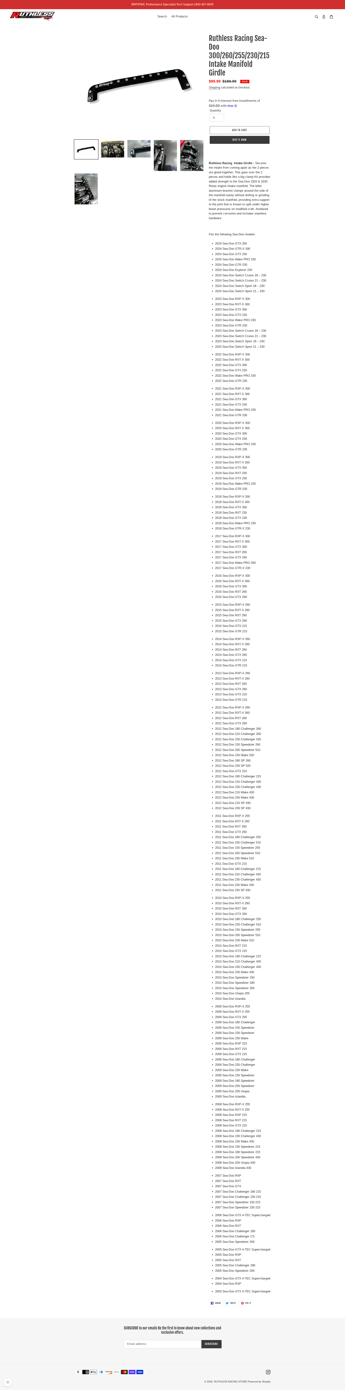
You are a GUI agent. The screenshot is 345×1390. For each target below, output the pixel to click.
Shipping (214, 87)
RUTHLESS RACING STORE (231, 1381)
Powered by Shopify (259, 1381)
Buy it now (240, 139)
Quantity (215, 110)
